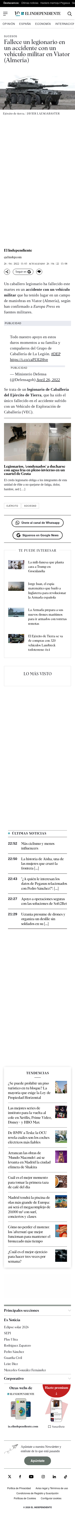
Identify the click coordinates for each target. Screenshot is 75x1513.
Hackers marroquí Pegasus (55, 2)
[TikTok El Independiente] (65, 1477)
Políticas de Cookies (25, 1498)
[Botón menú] (5, 14)
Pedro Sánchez (14, 1352)
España (25, 24)
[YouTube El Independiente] (31, 1477)
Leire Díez (11, 1364)
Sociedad (30, 505)
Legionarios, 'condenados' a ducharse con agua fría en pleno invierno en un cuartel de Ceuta (34, 470)
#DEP (55, 354)
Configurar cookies (51, 1498)
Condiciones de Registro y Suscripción (37, 1493)
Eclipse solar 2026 (16, 1327)
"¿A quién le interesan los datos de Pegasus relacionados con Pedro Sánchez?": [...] (44, 883)
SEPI (7, 1333)
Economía (43, 24)
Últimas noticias (29, 2)
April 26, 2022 (48, 379)
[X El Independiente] (9, 1477)
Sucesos (10, 36)
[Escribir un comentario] (39, 272)
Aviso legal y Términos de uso (52, 1488)
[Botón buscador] (70, 14)
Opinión (9, 24)
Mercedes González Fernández (25, 1370)
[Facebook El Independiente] (20, 1477)
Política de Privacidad (19, 1488)
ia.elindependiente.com (23, 1426)
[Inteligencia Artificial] (20, 1418)
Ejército (12, 505)
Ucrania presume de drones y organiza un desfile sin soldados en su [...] (43, 919)
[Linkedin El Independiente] (54, 1477)
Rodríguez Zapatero (17, 1345)
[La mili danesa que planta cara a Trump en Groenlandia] (16, 567)
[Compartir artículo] (7, 272)
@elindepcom (13, 257)
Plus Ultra (11, 1339)
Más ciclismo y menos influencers (37, 845)
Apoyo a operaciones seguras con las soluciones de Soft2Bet (44, 901)
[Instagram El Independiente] (43, 1477)
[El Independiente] (38, 14)
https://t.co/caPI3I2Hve (29, 359)
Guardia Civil (13, 1358)
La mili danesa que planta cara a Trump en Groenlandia (46, 566)
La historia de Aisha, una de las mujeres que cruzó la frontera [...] (42, 863)
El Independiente (18, 250)
